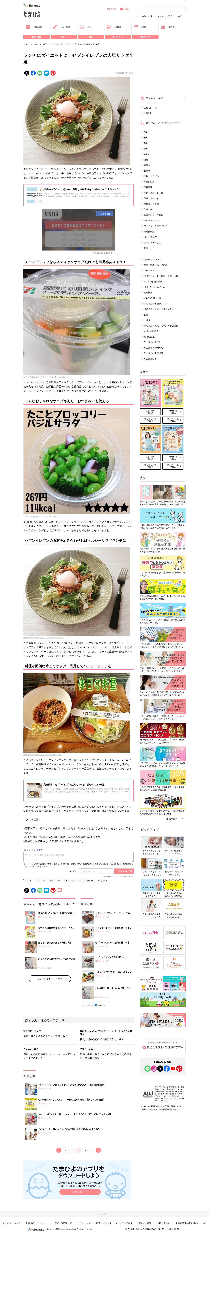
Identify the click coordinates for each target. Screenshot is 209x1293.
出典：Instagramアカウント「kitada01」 (41, 516)
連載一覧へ (172, 818)
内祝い (127, 9)
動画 (146, 248)
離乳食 (144, 27)
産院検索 (148, 292)
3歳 (51, 881)
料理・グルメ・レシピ (73, 881)
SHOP (114, 9)
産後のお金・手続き (153, 214)
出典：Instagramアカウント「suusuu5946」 (43, 637)
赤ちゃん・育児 (165, 16)
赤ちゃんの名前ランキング (157, 303)
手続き (147, 320)
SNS (91, 37)
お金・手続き (65, 27)
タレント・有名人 (152, 242)
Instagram (89, 881)
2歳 (44, 881)
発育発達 (148, 187)
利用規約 (30, 1223)
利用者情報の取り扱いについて (191, 1223)
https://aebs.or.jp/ (161, 1101)
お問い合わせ (163, 1223)
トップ (26, 44)
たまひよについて (152, 259)
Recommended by (88, 1005)
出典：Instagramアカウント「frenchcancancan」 (45, 376)
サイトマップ (84, 1223)
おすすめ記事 (102, 881)
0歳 (30, 881)
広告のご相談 (144, 1223)
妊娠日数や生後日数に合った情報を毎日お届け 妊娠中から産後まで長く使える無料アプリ (80, 1184)
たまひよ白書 (150, 358)
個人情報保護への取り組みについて (144, 1229)
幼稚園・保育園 (151, 203)
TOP (134, 16)
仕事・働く (149, 209)
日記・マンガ (150, 236)
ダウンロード (80, 1191)
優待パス (172, 27)
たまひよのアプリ (152, 342)
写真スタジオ (145, 37)
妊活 (180, 16)
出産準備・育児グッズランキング (160, 309)
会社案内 (174, 1229)
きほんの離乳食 (151, 331)
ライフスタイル (151, 220)
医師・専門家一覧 (63, 1223)
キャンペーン (118, 37)
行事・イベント (151, 198)
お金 (146, 314)
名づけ (90, 27)
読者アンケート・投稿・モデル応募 (161, 275)
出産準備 (117, 27)
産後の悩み (149, 181)
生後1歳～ (149, 113)
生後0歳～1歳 (150, 107)
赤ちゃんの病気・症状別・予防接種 (161, 325)
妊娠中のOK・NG (152, 297)
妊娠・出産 (147, 16)
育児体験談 (149, 231)
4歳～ (59, 881)
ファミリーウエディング (155, 225)
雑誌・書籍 (36, 37)
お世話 (147, 170)
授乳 (146, 159)
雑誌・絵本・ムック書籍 (155, 264)
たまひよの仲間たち (153, 347)
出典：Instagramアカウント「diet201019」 (42, 754)
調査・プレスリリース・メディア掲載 (114, 1223)
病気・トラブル (151, 176)
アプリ (63, 37)
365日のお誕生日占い (154, 281)
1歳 (37, 881)
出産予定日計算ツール (154, 286)
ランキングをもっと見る (49, 978)
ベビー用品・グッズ (153, 192)
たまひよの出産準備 (153, 353)
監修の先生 (149, 336)
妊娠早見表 (38, 27)
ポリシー (44, 1223)
